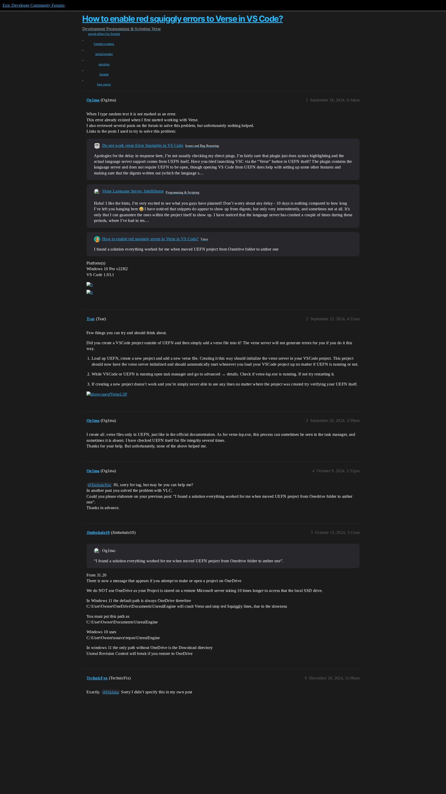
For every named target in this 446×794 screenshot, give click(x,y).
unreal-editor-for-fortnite (104, 34)
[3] (89, 285)
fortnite (104, 74)
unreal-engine (104, 54)
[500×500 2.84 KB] (97, 191)
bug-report (104, 84)
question (104, 64)
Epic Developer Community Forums (34, 5)
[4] (89, 293)
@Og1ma (111, 692)
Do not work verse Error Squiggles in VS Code (142, 145)
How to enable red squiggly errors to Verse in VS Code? (182, 19)
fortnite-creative (104, 44)
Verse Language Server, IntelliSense (133, 191)
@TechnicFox (99, 485)
